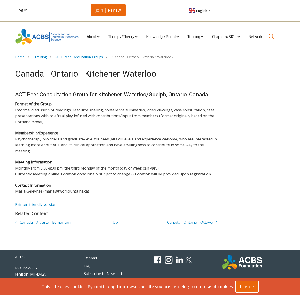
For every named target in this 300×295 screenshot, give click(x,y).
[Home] (47, 37)
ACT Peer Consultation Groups (79, 57)
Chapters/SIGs (224, 36)
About (92, 36)
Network (255, 36)
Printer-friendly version (35, 204)
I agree (247, 286)
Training (194, 36)
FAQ (87, 266)
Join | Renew (108, 10)
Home (20, 57)
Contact (90, 258)
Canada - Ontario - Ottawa (190, 222)
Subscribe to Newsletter (105, 273)
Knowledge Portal (161, 36)
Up (115, 222)
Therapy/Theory (121, 36)
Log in (21, 10)
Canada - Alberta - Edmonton (45, 222)
